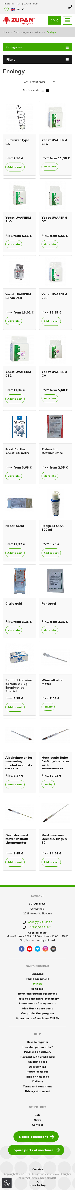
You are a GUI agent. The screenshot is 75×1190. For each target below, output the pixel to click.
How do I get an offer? (37, 1047)
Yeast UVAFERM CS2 (18, 373)
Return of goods (37, 1071)
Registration (13, 3)
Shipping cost (37, 1061)
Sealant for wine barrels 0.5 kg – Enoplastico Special (18, 685)
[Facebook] (22, 949)
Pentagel (49, 603)
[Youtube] (29, 949)
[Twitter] (37, 949)
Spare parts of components (37, 1003)
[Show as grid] (47, 90)
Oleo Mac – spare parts (37, 1008)
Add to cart (15, 166)
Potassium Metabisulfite (52, 451)
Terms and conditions (37, 1086)
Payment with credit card (37, 1056)
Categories (14, 47)
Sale (37, 1114)
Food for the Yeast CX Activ (17, 451)
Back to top (38, 1185)
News (37, 1119)
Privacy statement (37, 1091)
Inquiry (48, 706)
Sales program (22, 32)
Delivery (37, 1081)
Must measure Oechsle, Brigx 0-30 (55, 838)
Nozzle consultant (33, 1137)
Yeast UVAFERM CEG (54, 142)
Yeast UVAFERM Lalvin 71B (18, 296)
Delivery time (37, 1066)
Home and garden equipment (37, 993)
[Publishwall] (53, 949)
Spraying (37, 973)
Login (27, 3)
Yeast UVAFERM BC (54, 219)
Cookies (37, 1169)
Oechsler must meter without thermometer (16, 838)
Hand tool (37, 988)
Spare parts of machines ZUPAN (37, 1018)
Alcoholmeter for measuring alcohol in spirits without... (18, 763)
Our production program (37, 1013)
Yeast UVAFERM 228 (54, 296)
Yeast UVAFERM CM (54, 373)
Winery (39, 32)
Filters (10, 59)
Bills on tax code (37, 1076)
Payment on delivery (37, 1051)
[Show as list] (44, 90)
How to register (37, 1041)
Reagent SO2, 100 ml (53, 527)
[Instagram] (45, 949)
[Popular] (6, 9)
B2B (35, 3)
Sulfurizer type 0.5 (17, 142)
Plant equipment (37, 978)
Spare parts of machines (33, 1150)
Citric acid (13, 603)
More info (50, 166)
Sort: (25, 81)
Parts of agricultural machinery (38, 998)
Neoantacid (14, 526)
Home (6, 32)
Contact (37, 1124)
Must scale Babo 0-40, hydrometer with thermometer (55, 763)
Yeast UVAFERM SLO (18, 219)
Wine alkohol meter (52, 682)
